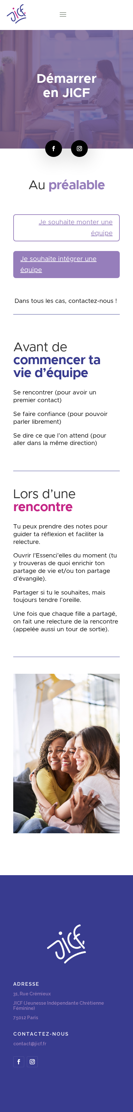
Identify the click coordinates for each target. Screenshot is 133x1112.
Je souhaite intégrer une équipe (58, 264)
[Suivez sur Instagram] (79, 148)
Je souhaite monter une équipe (76, 228)
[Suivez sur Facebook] (53, 148)
